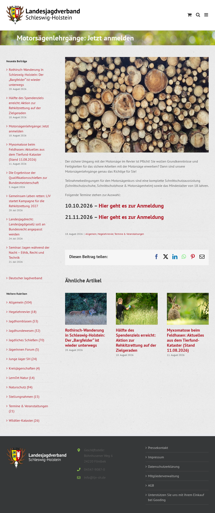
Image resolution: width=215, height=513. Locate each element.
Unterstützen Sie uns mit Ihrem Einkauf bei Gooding (176, 497)
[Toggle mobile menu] (206, 15)
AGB (151, 485)
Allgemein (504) (20, 302)
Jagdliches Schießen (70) (26, 340)
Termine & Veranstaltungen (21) (28, 408)
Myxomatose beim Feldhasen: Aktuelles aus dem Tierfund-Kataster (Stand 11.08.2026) (185, 340)
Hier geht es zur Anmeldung (131, 205)
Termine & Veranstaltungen (129, 233)
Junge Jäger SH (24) (23, 359)
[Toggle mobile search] (198, 15)
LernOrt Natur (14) (21, 378)
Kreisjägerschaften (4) (24, 368)
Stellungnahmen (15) (24, 396)
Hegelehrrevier (105, 233)
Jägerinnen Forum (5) (24, 349)
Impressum (156, 457)
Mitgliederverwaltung (163, 476)
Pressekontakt (158, 448)
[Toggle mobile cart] (189, 15)
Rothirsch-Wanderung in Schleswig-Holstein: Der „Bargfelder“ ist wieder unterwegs (85, 337)
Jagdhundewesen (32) (24, 330)
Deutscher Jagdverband (25, 278)
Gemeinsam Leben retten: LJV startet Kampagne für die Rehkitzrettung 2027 (30, 201)
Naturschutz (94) (20, 387)
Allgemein (91, 233)
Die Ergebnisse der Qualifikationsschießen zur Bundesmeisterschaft (28, 178)
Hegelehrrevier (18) (22, 312)
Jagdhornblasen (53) (23, 321)
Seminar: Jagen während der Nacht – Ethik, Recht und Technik (29, 252)
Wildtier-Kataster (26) (24, 420)
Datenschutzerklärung (164, 466)
